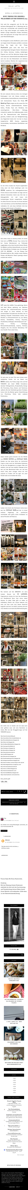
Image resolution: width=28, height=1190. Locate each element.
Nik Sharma (14, 1139)
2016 (14, 1086)
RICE (10, 241)
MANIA (3, 381)
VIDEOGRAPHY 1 (14, 1131)
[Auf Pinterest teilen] (23, 791)
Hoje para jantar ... (14, 1125)
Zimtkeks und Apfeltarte (14, 1115)
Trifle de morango (14, 1127)
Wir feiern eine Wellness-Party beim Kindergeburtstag (14, 1063)
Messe (11, 791)
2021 (14, 1078)
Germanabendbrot (14, 1120)
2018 (14, 1082)
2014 (14, 1090)
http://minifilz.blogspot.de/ (7, 754)
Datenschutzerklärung (12, 893)
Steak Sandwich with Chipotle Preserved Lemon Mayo (14, 1142)
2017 (14, 1084)
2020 (14, 1080)
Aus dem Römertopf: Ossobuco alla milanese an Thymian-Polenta (14, 1001)
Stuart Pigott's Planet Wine (14, 1102)
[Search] (22, 954)
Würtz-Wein (14, 1146)
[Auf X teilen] (19, 791)
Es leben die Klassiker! (14, 1147)
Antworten (4, 830)
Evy (5, 818)
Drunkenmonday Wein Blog (14, 1150)
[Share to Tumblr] (21, 791)
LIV (2, 305)
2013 (14, 1092)
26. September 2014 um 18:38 (12, 842)
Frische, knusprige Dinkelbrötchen (14, 979)
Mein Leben (6, 791)
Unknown (7, 840)
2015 (14, 1088)
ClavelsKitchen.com (14, 1133)
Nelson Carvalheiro (14, 1129)
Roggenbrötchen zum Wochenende (14, 1043)
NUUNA (3, 190)
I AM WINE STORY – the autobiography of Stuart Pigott (14, 1105)
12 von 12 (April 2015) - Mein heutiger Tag (14, 1022)
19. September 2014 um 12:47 (11, 820)
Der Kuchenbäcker (14, 1109)
